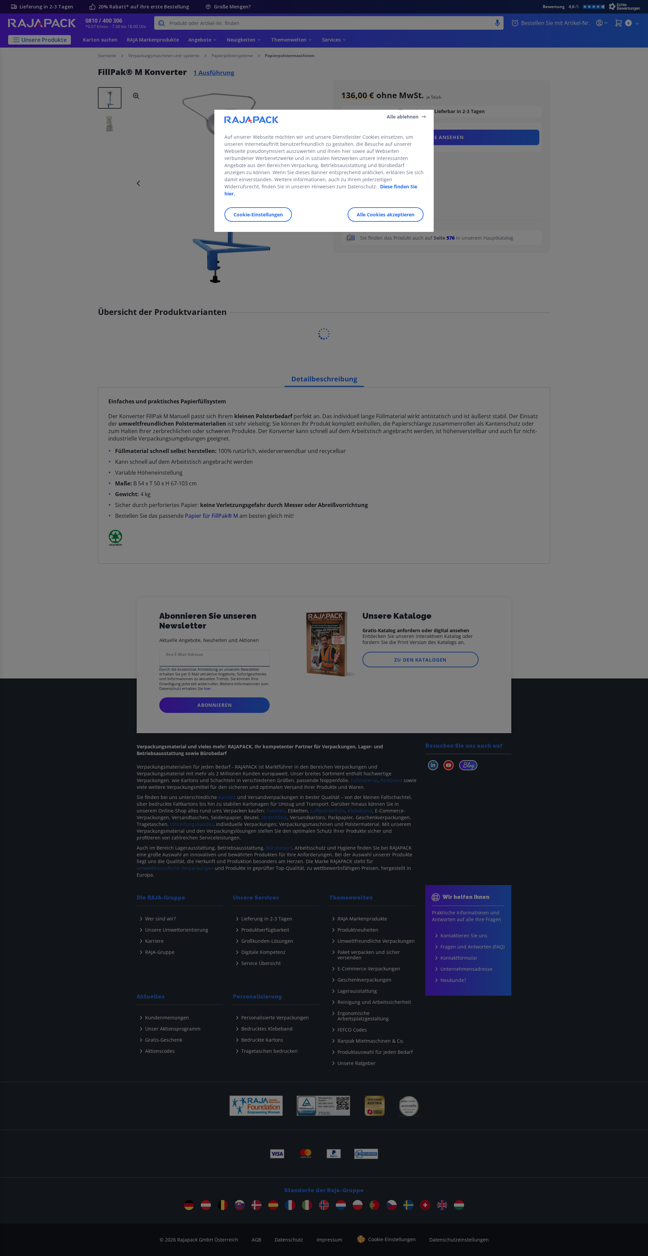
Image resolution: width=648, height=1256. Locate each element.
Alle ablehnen (402, 116)
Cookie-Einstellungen (258, 214)
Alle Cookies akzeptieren (385, 214)
